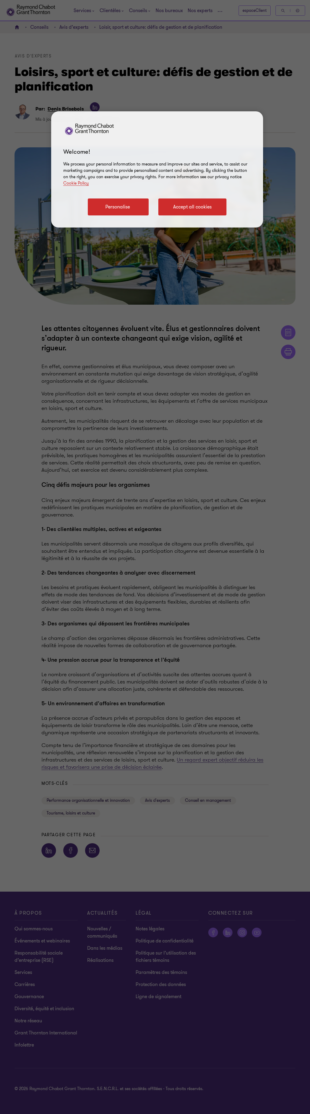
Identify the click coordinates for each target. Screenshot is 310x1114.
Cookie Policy (76, 183)
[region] (157, 169)
